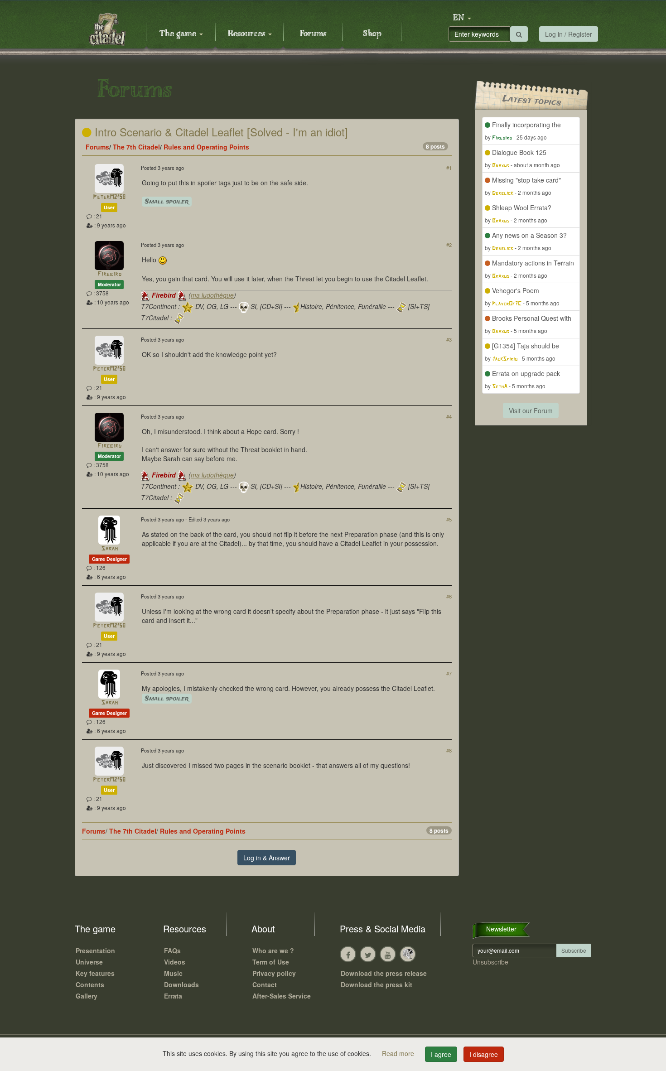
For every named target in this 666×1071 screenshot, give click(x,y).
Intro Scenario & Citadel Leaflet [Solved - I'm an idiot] (220, 132)
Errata (173, 995)
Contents (90, 984)
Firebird (109, 274)
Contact (264, 984)
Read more (399, 1053)
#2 (449, 244)
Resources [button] (247, 34)
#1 (449, 167)
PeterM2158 (109, 197)
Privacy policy (274, 973)
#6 (449, 596)
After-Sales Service (281, 995)
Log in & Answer (266, 857)
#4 (449, 416)
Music (173, 973)
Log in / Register (568, 34)
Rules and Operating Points (206, 146)
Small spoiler (166, 201)
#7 (449, 673)
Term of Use (270, 961)
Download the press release (384, 973)
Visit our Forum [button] (531, 410)
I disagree (483, 1054)
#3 (449, 339)
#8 (449, 750)
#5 (449, 519)
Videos (174, 961)
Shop (372, 34)
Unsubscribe (490, 961)
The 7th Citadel (136, 146)
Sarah (109, 548)
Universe (89, 961)
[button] (462, 18)
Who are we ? (273, 950)
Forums (313, 34)
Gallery (86, 995)
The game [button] (178, 34)
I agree (441, 1054)
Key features (95, 973)
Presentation (95, 950)
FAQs (172, 950)
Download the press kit (376, 984)
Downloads (181, 984)
